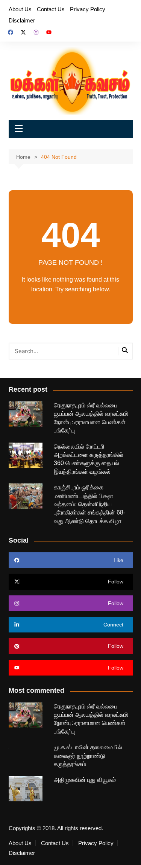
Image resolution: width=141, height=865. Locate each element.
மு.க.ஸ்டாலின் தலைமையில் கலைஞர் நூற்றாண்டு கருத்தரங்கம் (88, 755)
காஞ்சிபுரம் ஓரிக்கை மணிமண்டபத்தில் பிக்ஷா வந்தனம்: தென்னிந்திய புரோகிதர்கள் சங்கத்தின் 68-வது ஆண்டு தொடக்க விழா (89, 504)
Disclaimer (22, 20)
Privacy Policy (87, 9)
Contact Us (51, 9)
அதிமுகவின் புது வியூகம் (85, 780)
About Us (20, 9)
